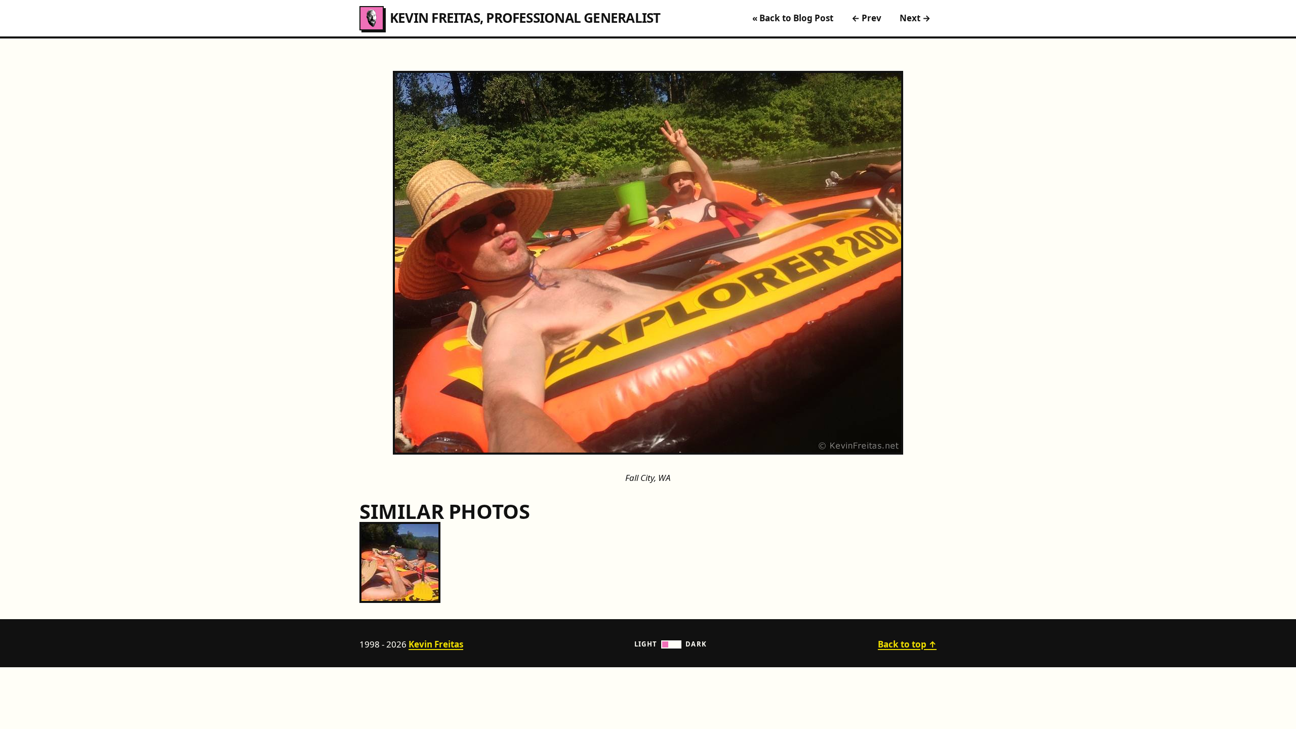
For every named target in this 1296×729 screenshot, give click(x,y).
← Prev (866, 18)
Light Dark (670, 644)
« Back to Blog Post (792, 18)
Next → (915, 18)
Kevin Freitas (436, 644)
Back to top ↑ (907, 644)
